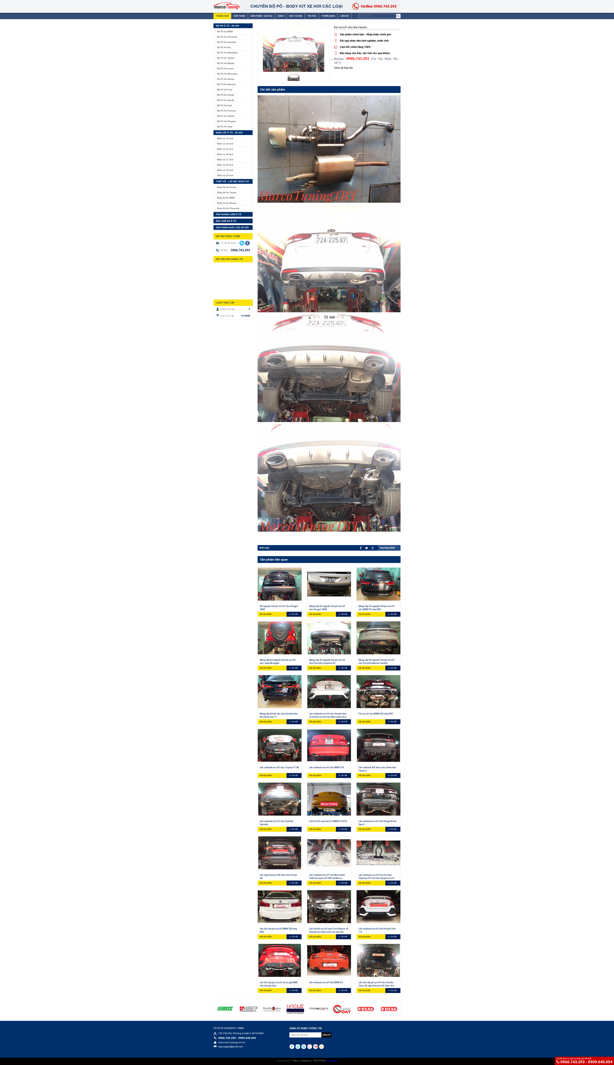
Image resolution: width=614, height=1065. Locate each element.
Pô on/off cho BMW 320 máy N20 (375, 713)
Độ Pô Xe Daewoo (226, 84)
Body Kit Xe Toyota (226, 192)
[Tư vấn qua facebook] (247, 243)
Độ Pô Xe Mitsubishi (227, 52)
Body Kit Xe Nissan (226, 203)
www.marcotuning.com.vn (231, 1042)
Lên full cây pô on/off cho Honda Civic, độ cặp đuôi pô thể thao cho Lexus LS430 (376, 985)
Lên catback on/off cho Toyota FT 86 (279, 767)
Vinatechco (332, 1060)
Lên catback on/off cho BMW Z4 (326, 982)
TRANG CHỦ (222, 16)
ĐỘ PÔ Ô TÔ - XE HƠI (227, 25)
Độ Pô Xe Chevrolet (227, 37)
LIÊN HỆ (344, 16)
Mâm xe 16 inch (225, 154)
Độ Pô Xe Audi (224, 105)
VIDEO (281, 16)
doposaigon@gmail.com (230, 1046)
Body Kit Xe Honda (226, 187)
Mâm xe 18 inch (225, 165)
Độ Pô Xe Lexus (225, 68)
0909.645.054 (600, 1062)
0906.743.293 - (574, 1062)
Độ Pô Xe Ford (224, 89)
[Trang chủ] (226, 5)
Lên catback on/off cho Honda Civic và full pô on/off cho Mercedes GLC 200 (327, 716)
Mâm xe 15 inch (225, 149)
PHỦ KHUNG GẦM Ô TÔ (228, 214)
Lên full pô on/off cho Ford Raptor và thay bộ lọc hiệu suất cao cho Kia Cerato (328, 931)
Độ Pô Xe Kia (224, 47)
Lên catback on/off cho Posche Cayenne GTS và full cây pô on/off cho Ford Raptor (376, 878)
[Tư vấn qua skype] (242, 243)
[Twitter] (366, 548)
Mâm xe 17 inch (225, 159)
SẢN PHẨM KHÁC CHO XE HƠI (232, 227)
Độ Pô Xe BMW (225, 31)
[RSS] (321, 1046)
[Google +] (373, 548)
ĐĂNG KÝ (327, 1035)
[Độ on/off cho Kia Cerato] (293, 76)
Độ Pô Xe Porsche (226, 110)
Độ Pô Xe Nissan (225, 79)
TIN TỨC (311, 16)
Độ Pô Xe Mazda (225, 63)
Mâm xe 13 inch (225, 138)
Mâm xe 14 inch (225, 143)
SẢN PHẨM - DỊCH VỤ (261, 16)
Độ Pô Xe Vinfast (225, 116)
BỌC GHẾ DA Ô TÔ (226, 221)
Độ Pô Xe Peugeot (226, 121)
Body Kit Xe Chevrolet (228, 208)
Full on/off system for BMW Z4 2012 (328, 821)
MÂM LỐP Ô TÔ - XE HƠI (229, 132)
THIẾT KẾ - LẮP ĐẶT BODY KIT (232, 181)
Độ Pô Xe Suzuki (225, 100)
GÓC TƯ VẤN (295, 16)
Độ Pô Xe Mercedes (227, 73)
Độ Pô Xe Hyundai (226, 42)
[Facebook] (361, 548)
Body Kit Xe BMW (226, 197)
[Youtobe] (315, 1046)
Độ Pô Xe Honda (225, 95)
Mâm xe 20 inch (225, 175)
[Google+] (309, 1046)
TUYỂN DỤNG (328, 16)
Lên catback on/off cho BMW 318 (326, 767)
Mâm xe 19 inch (225, 170)
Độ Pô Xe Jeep (224, 126)
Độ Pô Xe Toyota (225, 58)
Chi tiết (295, 614)
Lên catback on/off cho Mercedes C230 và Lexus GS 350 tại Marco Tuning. (327, 878)
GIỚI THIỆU (239, 16)
